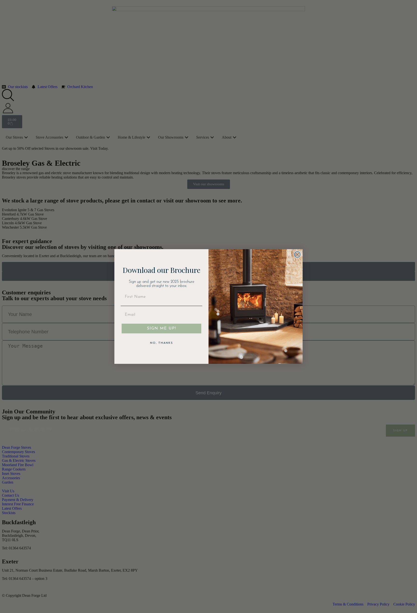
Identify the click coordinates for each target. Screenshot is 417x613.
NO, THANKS (161, 343)
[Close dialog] (297, 254)
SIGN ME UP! (161, 328)
